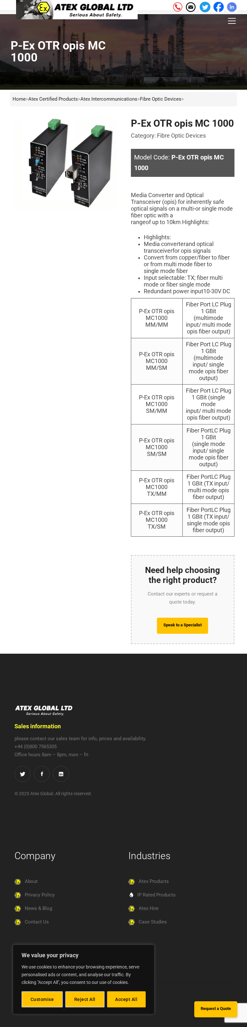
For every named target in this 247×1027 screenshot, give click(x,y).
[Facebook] (42, 774)
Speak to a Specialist (182, 625)
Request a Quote (216, 1008)
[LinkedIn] (61, 774)
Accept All (126, 999)
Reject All (85, 999)
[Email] (190, 6)
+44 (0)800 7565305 (35, 747)
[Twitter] (22, 774)
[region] (83, 979)
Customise (42, 999)
